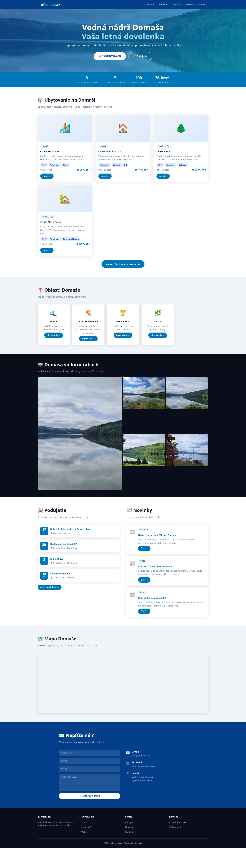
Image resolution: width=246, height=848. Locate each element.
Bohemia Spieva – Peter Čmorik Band (70, 529)
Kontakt (201, 4)
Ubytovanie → (53, 335)
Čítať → (144, 548)
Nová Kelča (86, 827)
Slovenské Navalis (60, 573)
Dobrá (84, 822)
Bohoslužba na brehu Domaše (155, 566)
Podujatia (177, 4)
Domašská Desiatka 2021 (152, 598)
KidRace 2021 (57, 558)
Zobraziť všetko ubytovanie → (123, 264)
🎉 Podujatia (140, 56)
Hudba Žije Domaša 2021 (63, 544)
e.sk (50, 4)
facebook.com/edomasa (143, 766)
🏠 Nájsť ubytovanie (109, 55)
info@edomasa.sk (140, 755)
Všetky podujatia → (49, 587)
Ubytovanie (163, 4)
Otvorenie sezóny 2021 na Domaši (157, 535)
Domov (150, 4)
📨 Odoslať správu (89, 796)
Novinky (190, 4)
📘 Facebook (175, 827)
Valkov (84, 832)
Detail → (47, 176)
